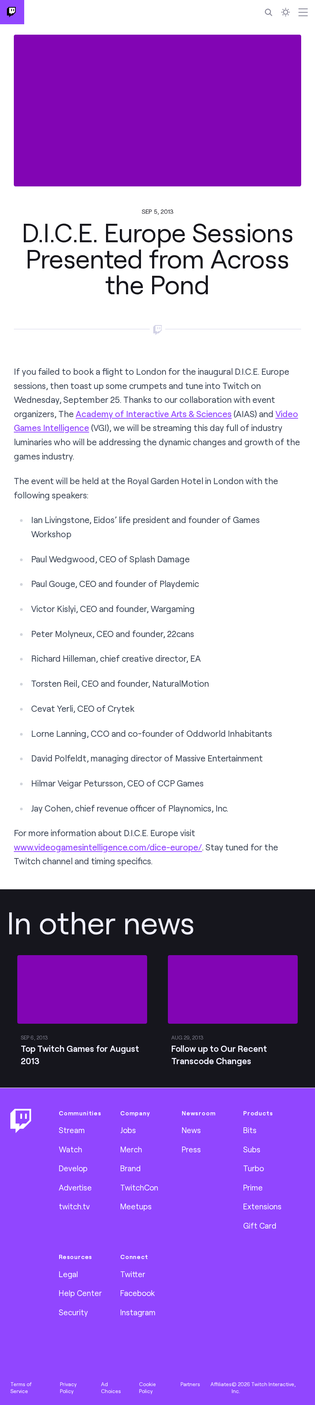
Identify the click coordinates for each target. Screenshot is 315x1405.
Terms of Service (21, 1387)
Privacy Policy (68, 1387)
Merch (131, 1149)
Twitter (132, 1274)
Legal (68, 1274)
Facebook (137, 1293)
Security (73, 1312)
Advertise (75, 1187)
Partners (190, 1384)
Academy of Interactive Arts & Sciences (154, 414)
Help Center (80, 1293)
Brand (130, 1168)
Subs (251, 1149)
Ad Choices (111, 1387)
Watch (70, 1149)
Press (191, 1149)
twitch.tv (74, 1206)
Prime (253, 1187)
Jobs (128, 1130)
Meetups (136, 1206)
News (191, 1130)
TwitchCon (139, 1187)
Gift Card (259, 1225)
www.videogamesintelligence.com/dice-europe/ (108, 847)
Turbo (253, 1168)
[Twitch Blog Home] (12, 12)
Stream (72, 1130)
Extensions (262, 1206)
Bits (250, 1130)
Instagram (138, 1312)
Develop (73, 1168)
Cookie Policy (147, 1387)
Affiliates (221, 1384)
